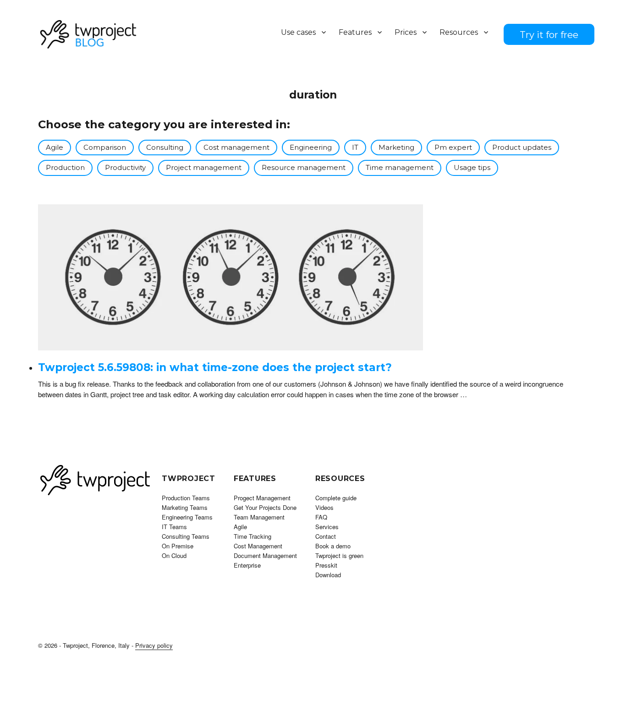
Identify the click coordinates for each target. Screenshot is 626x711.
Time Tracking (252, 536)
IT (355, 147)
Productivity (125, 167)
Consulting (164, 147)
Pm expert (453, 147)
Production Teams (186, 497)
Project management (204, 167)
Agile (54, 147)
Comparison (104, 147)
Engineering (311, 147)
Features (355, 32)
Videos (324, 507)
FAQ (321, 517)
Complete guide (336, 497)
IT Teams (174, 526)
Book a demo (333, 545)
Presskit (326, 565)
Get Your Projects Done (265, 507)
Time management (400, 167)
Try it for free (549, 34)
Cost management (236, 147)
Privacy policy (154, 645)
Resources (458, 32)
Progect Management (262, 497)
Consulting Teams (185, 536)
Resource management (304, 167)
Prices (406, 32)
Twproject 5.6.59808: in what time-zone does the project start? (215, 367)
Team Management (259, 517)
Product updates (521, 147)
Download (328, 574)
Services (327, 526)
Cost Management (258, 545)
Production (65, 167)
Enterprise (247, 565)
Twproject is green (339, 555)
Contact (325, 536)
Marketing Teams (185, 507)
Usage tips (472, 167)
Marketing (396, 147)
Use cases (298, 32)
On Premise (177, 545)
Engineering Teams (187, 517)
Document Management (265, 555)
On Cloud (174, 555)
